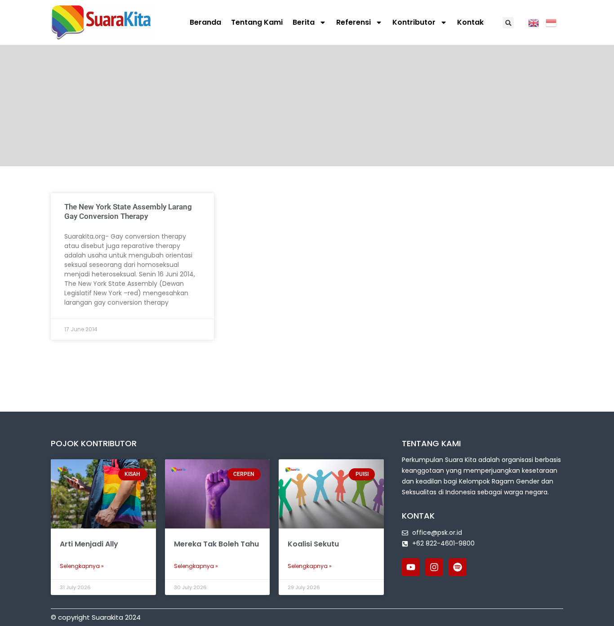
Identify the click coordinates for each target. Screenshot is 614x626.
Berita (304, 22)
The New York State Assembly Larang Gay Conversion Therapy (128, 211)
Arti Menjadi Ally (89, 544)
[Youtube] (411, 567)
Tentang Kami (257, 22)
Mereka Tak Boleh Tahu (216, 544)
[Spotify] (458, 567)
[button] (508, 22)
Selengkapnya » (82, 566)
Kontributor (414, 22)
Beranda (205, 22)
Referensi (353, 22)
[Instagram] (434, 567)
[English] (537, 22)
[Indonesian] (554, 22)
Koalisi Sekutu (313, 544)
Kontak (470, 22)
